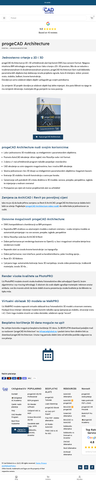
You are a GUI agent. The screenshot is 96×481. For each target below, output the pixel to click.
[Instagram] (86, 467)
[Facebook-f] (92, 467)
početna (5, 48)
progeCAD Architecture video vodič (42, 206)
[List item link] (17, 394)
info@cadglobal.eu (48, 331)
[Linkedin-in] (80, 467)
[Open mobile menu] (4, 18)
